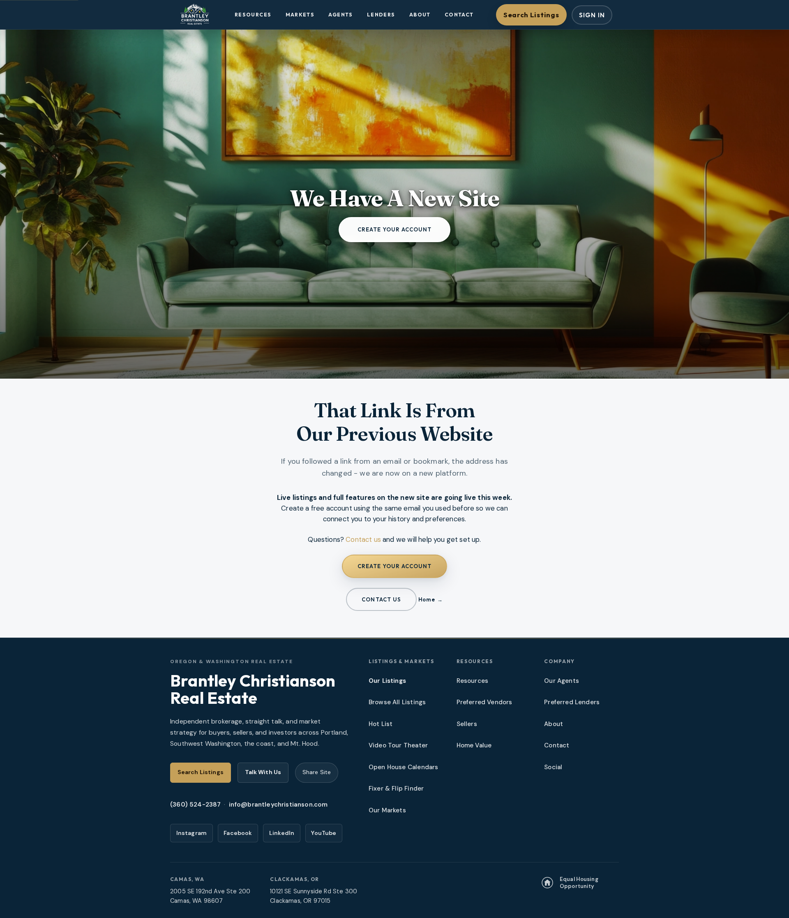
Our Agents (561, 681)
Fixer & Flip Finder (396, 788)
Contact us (363, 539)
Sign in (592, 15)
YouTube (323, 833)
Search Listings (531, 14)
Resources (253, 15)
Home (426, 599)
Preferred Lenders (572, 702)
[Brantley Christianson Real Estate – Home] (194, 15)
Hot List (380, 724)
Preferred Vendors (484, 702)
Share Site (316, 772)
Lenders (381, 15)
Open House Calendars (403, 767)
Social (553, 767)
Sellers (467, 724)
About (420, 15)
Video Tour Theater (398, 745)
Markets (300, 15)
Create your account (395, 229)
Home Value (474, 745)
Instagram (191, 833)
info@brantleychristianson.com (278, 804)
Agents (340, 15)
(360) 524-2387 (195, 804)
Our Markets (387, 810)
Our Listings (387, 681)
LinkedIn (281, 833)
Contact (459, 15)
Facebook (238, 833)
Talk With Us (263, 772)
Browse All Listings (397, 702)
